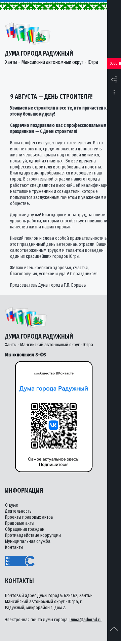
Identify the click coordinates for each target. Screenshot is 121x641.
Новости (114, 63)
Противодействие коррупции (33, 535)
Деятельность (18, 511)
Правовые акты (19, 523)
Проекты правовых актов (29, 517)
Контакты (14, 547)
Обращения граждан (24, 529)
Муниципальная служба (27, 541)
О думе (11, 505)
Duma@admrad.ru (86, 620)
